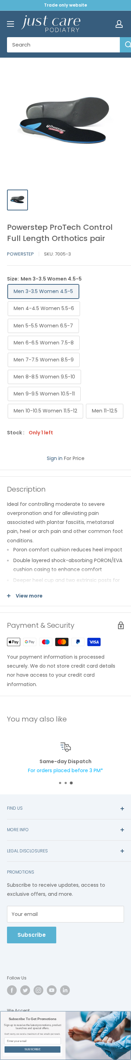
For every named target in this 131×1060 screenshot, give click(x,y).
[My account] (119, 24)
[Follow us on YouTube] (52, 990)
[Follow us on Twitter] (25, 990)
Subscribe (31, 934)
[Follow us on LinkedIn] (65, 990)
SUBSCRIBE (32, 1049)
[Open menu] (10, 24)
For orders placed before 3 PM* (65, 770)
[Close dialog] (128, 1014)
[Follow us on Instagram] (38, 990)
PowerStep (20, 254)
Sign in (55, 458)
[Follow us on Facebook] (12, 990)
